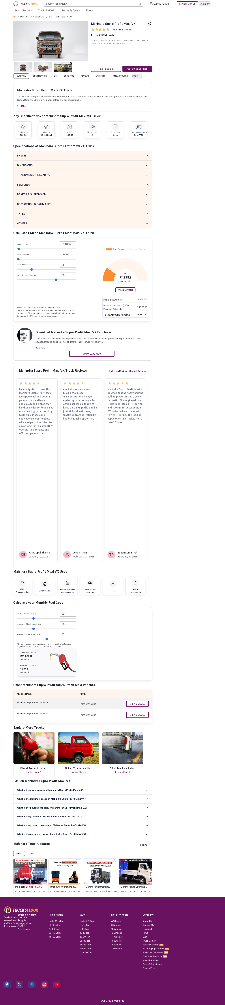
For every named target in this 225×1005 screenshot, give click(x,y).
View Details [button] (137, 704)
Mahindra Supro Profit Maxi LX (32, 702)
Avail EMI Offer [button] (125, 290)
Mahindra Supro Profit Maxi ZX (33, 713)
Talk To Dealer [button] (106, 69)
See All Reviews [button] (137, 371)
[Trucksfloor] (25, 3)
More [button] (88, 10)
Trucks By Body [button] (70, 10)
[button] (145, 845)
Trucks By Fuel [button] (46, 10)
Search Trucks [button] (22, 10)
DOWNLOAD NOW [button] (91, 354)
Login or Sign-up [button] (187, 4)
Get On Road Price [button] (137, 69)
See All (144, 845)
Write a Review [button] (123, 29)
